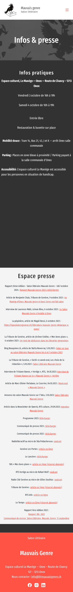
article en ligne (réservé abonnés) (48, 464)
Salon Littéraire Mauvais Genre (47, 364)
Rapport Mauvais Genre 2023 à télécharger (39, 290)
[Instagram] (36, 585)
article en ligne (46, 449)
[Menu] (67, 9)
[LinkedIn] (43, 585)
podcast (57, 441)
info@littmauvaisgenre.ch (46, 577)
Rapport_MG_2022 (36, 514)
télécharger (44, 418)
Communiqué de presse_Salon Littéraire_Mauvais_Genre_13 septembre (36, 518)
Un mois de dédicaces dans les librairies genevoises (44, 340)
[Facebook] (30, 585)
